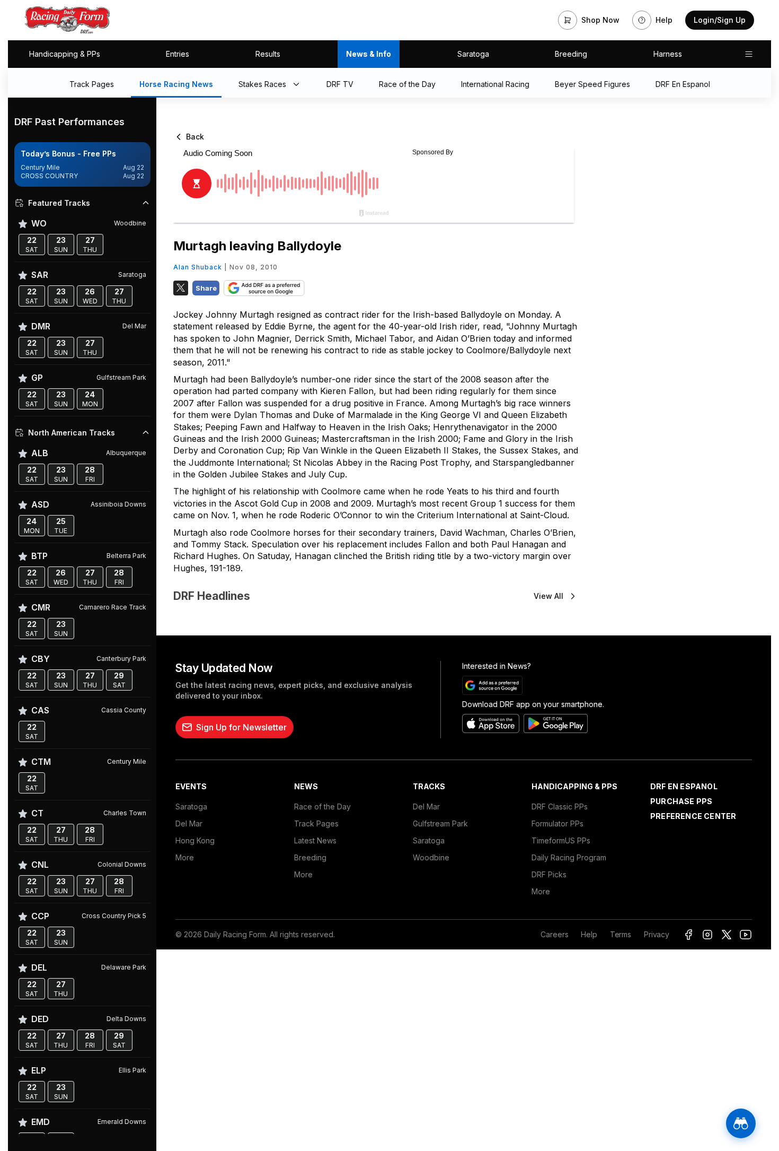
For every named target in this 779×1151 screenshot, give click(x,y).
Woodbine (431, 857)
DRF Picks (549, 874)
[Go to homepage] (67, 20)
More (184, 857)
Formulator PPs (557, 823)
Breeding (571, 53)
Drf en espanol (684, 786)
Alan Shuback (197, 267)
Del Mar (188, 823)
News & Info (368, 53)
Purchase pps (681, 801)
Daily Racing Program (569, 857)
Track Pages (316, 823)
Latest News (315, 840)
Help (589, 934)
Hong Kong (195, 840)
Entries (177, 53)
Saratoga (473, 53)
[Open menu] (748, 54)
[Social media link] (688, 934)
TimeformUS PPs (561, 840)
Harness (667, 53)
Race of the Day (322, 806)
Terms (620, 934)
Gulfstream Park (440, 823)
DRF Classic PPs (560, 806)
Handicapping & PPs (64, 53)
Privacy (656, 934)
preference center (693, 816)
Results (267, 53)
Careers (554, 934)
